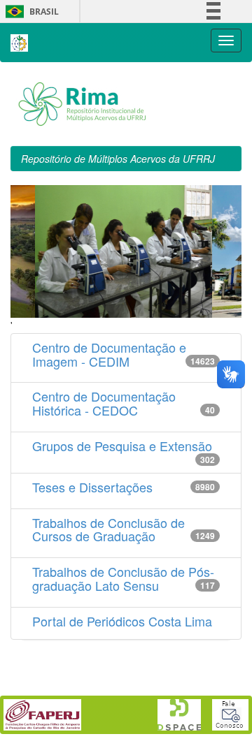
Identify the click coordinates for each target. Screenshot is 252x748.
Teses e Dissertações (92, 487)
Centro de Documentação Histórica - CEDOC (104, 403)
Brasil (29, 11)
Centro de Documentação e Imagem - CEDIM (109, 354)
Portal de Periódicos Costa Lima (122, 621)
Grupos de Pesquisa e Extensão (122, 446)
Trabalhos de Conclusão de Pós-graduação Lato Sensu (123, 578)
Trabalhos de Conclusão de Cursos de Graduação (108, 529)
